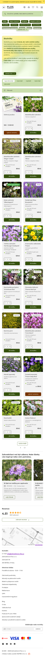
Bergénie (24, 21)
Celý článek (9, 497)
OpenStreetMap (38, 544)
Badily (5, 21)
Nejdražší (28, 81)
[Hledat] (37, 7)
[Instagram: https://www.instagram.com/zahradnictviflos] (3, 644)
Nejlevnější (37, 81)
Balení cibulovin (14, 21)
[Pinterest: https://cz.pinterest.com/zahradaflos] (11, 644)
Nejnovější (20, 81)
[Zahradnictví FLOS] (8, 7)
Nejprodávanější (8, 81)
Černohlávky (36, 24)
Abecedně (7, 84)
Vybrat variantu (12, 132)
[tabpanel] (22, 14)
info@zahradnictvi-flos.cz (15, 553)
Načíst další (22, 443)
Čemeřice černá (25, 24)
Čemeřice (14, 24)
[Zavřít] (44, 1)
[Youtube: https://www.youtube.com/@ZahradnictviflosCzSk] (7, 644)
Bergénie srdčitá (35, 21)
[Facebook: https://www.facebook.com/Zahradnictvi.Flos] (15, 644)
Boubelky (5, 24)
